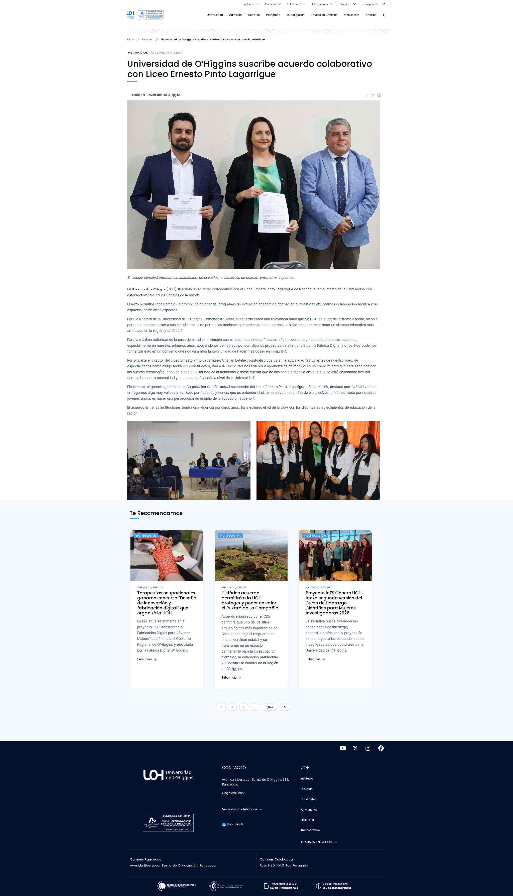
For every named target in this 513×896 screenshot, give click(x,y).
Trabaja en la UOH (317, 842)
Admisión (235, 14)
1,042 (269, 707)
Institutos (250, 4)
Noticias (371, 14)
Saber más (145, 659)
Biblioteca (346, 4)
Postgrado (273, 14)
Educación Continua (324, 14)
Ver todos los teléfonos (240, 809)
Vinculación (351, 14)
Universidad (215, 14)
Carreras (254, 14)
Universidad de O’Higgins (149, 289)
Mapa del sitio (235, 824)
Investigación (296, 14)
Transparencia (372, 4)
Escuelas (271, 4)
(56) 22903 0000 (233, 793)
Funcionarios (320, 4)
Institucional (137, 52)
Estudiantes (295, 4)
